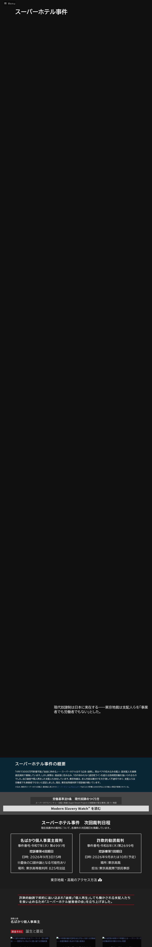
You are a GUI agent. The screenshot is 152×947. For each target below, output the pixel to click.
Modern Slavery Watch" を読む (76, 808)
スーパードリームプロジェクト (68, 787)
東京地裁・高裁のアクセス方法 (74, 879)
